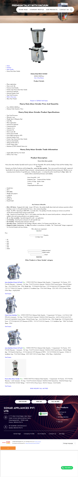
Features (9, 141)
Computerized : (58, 282)
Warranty (9, 117)
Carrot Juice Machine (11, 315)
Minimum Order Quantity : (45, 282)
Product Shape (10, 144)
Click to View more (11, 97)
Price (8, 107)
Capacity (9, 128)
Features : (54, 383)
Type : (32, 284)
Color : (21, 286)
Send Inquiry (44, 100)
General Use (10, 124)
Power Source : (41, 383)
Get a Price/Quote (39, 78)
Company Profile (37, 9)
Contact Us (64, 9)
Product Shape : (43, 354)
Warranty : (13, 284)
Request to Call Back (35, 100)
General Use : (58, 381)
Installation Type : (39, 288)
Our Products (51, 9)
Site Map (62, 434)
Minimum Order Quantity (13, 109)
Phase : (14, 290)
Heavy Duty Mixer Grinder (12, 378)
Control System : (60, 284)
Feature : (66, 378)
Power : (51, 286)
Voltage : (55, 288)
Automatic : (21, 284)
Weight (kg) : (33, 286)
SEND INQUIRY (34, 388)
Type (8, 115)
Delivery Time (10, 154)
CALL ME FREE (43, 388)
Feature (9, 133)
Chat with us (68, 467)
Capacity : (24, 288)
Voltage (9, 142)
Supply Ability (10, 152)
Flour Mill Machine (63, 420)
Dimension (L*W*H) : (33, 321)
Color (8, 121)
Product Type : (39, 319)
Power (8, 135)
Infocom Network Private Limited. (32, 443)
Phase (8, 122)
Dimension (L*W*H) (12, 146)
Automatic (9, 130)
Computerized (10, 126)
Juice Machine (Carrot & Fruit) (13, 282)
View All (60, 422)
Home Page (23, 9)
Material (9, 137)
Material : (47, 284)
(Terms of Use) (38, 441)
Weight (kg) (10, 119)
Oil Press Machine (63, 417)
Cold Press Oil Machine (62, 413)
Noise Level (10, 131)
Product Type (10, 139)
